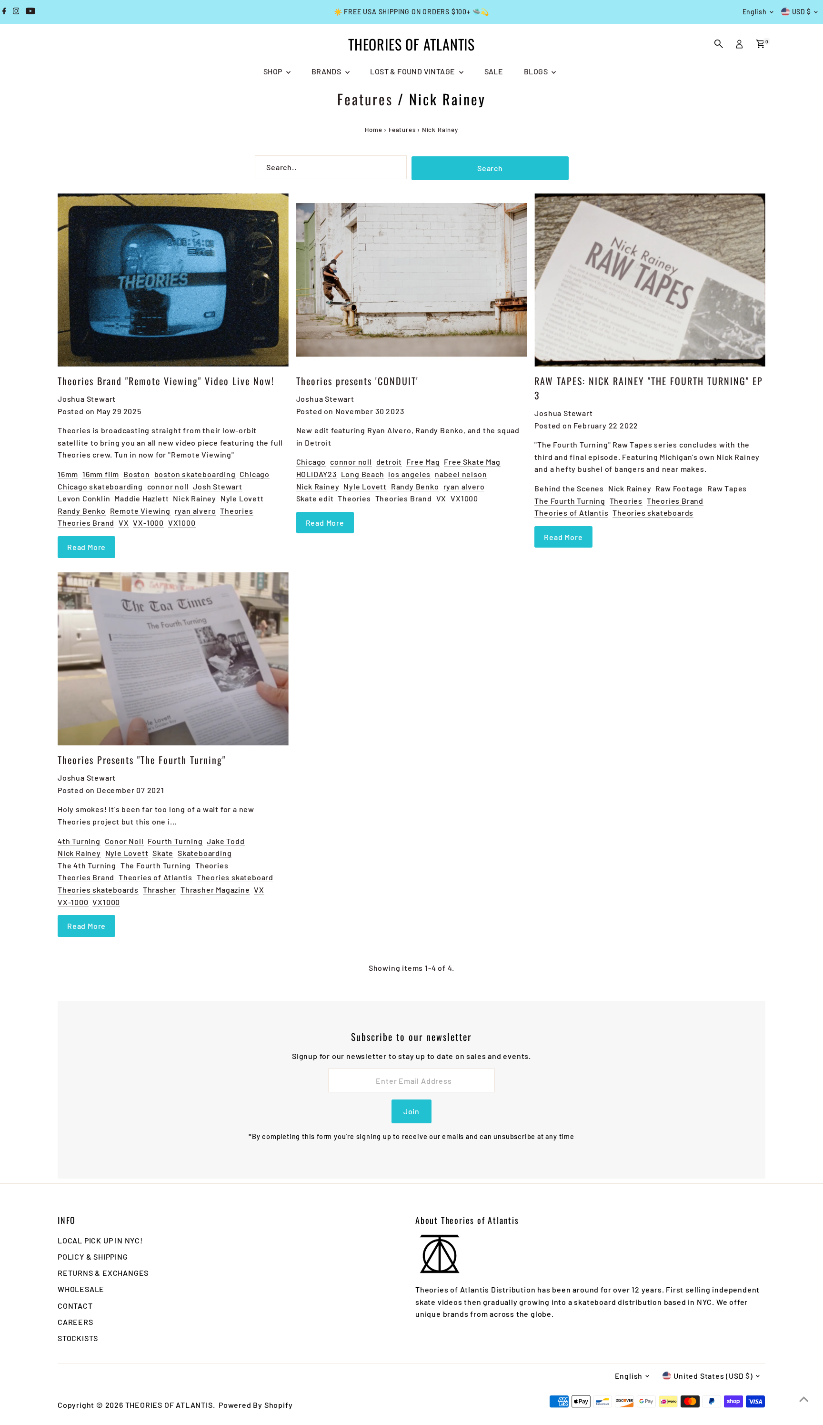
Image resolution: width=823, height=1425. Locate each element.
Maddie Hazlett (141, 498)
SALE (493, 71)
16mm (68, 473)
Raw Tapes (727, 488)
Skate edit (315, 498)
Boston (136, 473)
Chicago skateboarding (100, 486)
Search (490, 168)
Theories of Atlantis (571, 512)
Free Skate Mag (472, 461)
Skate (162, 852)
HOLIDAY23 (316, 473)
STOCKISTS (78, 1338)
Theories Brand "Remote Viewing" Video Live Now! (166, 381)
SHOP (273, 71)
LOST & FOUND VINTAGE (413, 71)
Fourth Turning (175, 840)
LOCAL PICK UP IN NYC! (100, 1240)
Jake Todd (225, 840)
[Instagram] (16, 11)
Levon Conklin (84, 498)
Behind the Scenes (569, 488)
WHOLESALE (81, 1288)
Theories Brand (86, 522)
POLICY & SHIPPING (93, 1256)
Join (411, 1111)
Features (365, 99)
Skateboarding (204, 852)
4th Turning (79, 840)
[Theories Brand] (173, 280)
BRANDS (327, 71)
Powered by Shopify (255, 1404)
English (755, 12)
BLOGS (536, 71)
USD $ (802, 12)
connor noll (168, 486)
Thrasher (159, 889)
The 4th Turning (87, 865)
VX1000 (182, 522)
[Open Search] (718, 44)
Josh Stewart (217, 486)
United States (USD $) (713, 1375)
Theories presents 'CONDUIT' (357, 381)
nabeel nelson (461, 473)
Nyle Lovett (242, 498)
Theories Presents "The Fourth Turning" (142, 760)
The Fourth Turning (569, 500)
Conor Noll (124, 840)
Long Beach (362, 473)
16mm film (100, 473)
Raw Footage (679, 488)
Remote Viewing (140, 510)
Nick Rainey (194, 498)
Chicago (255, 473)
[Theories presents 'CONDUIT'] (411, 280)
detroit (389, 461)
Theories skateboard (235, 877)
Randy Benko (82, 510)
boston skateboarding (195, 473)
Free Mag (423, 461)
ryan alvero (195, 510)
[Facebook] (4, 11)
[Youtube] (30, 11)
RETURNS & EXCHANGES (103, 1272)
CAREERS (75, 1321)
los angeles (409, 473)
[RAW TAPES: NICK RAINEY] (649, 280)
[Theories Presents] (173, 659)
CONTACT (75, 1305)
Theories (236, 510)
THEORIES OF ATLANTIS (411, 44)
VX (124, 522)
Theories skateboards (652, 512)
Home (373, 129)
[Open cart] (760, 44)
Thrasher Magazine (215, 889)
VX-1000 (148, 522)
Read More (86, 546)
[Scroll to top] (803, 1398)
